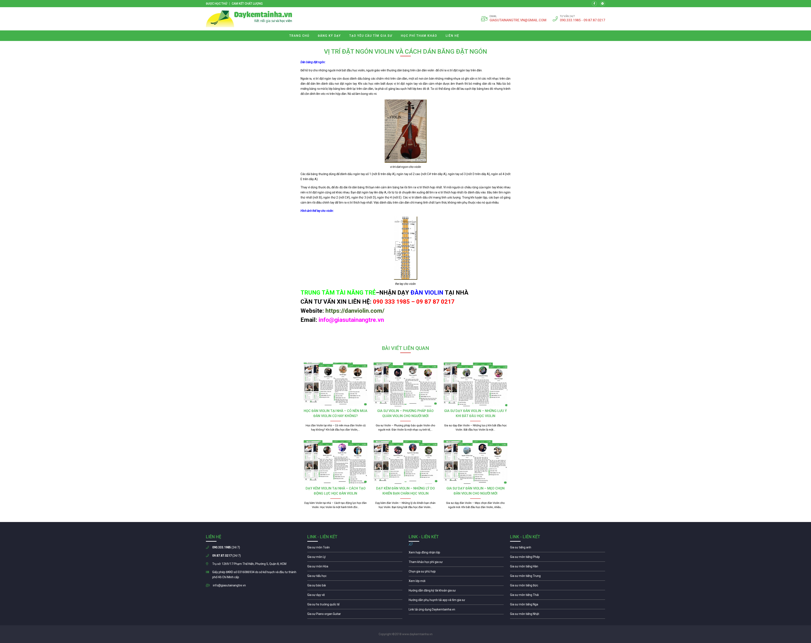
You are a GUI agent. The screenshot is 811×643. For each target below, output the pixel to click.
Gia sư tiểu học (354, 576)
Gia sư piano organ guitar (354, 615)
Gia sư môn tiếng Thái (557, 595)
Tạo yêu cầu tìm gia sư (370, 35)
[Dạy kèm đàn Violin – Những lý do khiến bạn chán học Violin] (405, 462)
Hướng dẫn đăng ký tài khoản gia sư (456, 591)
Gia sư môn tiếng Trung (557, 576)
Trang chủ (299, 35)
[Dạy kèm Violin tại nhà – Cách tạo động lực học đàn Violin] (335, 462)
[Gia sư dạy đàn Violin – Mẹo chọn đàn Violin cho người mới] (475, 462)
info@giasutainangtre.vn (229, 585)
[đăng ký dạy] (249, 18)
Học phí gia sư (456, 563)
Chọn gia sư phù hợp (456, 572)
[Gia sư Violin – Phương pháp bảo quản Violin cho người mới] (405, 384)
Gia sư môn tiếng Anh (557, 548)
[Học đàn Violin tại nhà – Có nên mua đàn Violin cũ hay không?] (335, 384)
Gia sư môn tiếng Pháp (557, 557)
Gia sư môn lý (354, 557)
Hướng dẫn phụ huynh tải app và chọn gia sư (456, 601)
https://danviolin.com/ (354, 310)
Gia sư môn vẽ (354, 595)
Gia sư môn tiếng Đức (557, 586)
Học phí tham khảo (419, 35)
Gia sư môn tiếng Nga (456, 610)
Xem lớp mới (456, 582)
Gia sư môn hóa (354, 567)
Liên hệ (452, 35)
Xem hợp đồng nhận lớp (456, 553)
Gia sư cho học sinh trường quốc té (354, 605)
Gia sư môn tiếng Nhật (557, 615)
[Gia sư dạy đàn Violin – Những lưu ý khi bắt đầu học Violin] (475, 384)
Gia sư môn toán (354, 548)
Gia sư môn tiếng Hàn (557, 567)
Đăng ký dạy (329, 35)
